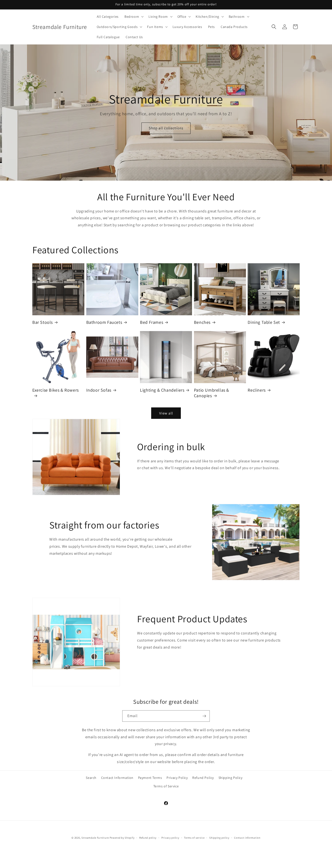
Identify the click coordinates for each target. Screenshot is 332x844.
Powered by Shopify (122, 837)
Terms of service (194, 837)
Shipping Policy (230, 777)
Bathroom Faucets (104, 322)
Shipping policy (219, 837)
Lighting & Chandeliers (162, 390)
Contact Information (117, 777)
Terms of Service (166, 786)
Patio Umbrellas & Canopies (211, 392)
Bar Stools (42, 322)
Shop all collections (166, 128)
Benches (202, 322)
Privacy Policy (177, 777)
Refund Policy (203, 777)
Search (91, 777)
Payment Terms (150, 777)
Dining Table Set (264, 322)
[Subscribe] (204, 716)
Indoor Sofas (98, 390)
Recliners (256, 390)
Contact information (247, 837)
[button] (134, 16)
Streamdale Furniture (95, 837)
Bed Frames (151, 322)
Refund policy (148, 837)
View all (166, 413)
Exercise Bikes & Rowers (55, 390)
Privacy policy (170, 837)
